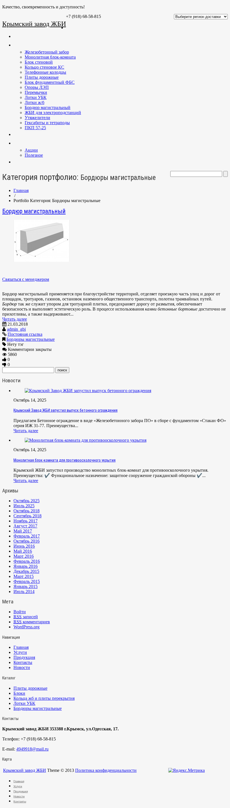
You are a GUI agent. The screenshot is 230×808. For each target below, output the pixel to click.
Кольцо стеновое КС (44, 67)
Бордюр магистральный (47, 107)
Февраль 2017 (26, 536)
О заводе (74, 36)
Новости (21, 143)
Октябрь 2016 (26, 541)
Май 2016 (22, 551)
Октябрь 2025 (26, 500)
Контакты (22, 162)
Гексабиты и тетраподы (47, 122)
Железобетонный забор (47, 52)
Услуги (19, 134)
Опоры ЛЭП (37, 87)
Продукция (22, 45)
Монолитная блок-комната (50, 57)
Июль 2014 (23, 591)
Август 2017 (25, 526)
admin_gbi (16, 329)
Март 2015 (23, 576)
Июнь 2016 (24, 546)
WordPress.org (26, 626)
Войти (19, 611)
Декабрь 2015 (26, 571)
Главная (72, 27)
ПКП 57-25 (35, 127)
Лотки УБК (36, 97)
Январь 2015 (25, 586)
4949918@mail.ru (32, 749)
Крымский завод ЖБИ (34, 23)
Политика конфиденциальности (106, 770)
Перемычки (36, 92)
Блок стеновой (39, 62)
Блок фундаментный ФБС (50, 82)
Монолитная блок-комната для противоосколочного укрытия (64, 460)
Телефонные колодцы (45, 72)
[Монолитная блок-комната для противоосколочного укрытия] (85, 440)
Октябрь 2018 (26, 510)
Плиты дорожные (42, 77)
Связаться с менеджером (25, 279)
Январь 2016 (25, 566)
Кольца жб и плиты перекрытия (44, 698)
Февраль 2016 (26, 561)
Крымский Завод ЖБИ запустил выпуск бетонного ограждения (65, 410)
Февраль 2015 (26, 581)
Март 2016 (23, 556)
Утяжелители (37, 117)
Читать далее (14, 319)
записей (25, 616)
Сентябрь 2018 (27, 515)
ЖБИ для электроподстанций (53, 112)
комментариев (31, 621)
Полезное (34, 155)
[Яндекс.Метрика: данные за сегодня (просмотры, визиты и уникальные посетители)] (186, 770)
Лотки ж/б (34, 102)
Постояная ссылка (25, 334)
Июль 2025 (23, 505)
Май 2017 (22, 531)
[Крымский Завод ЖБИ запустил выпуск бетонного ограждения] (88, 390)
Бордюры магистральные (30, 339)
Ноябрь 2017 (25, 520)
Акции (31, 150)
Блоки (19, 693)
